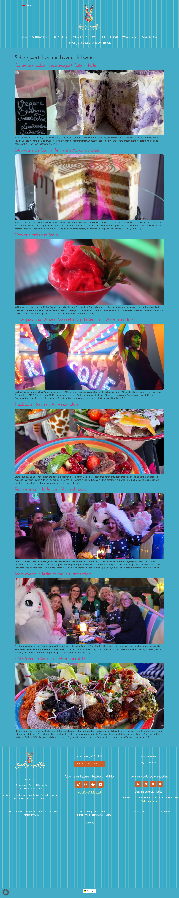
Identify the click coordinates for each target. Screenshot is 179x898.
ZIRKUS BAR (58, 37)
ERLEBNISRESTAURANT (33, 37)
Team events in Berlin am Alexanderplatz (51, 488)
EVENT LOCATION (123, 37)
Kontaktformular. (31, 815)
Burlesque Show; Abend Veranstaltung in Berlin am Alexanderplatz (74, 319)
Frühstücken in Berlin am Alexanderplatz (50, 658)
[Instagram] (86, 784)
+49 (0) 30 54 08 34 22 (98, 812)
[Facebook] (93, 784)
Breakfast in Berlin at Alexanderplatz (46, 404)
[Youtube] (100, 784)
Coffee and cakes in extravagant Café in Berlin (56, 65)
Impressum (139, 812)
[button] (138, 784)
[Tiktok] (78, 784)
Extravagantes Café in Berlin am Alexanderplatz (57, 149)
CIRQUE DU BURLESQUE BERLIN (89, 37)
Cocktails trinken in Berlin (36, 234)
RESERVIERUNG (149, 37)
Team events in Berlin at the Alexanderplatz (53, 573)
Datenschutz (165, 812)
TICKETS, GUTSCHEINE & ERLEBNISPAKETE (89, 43)
